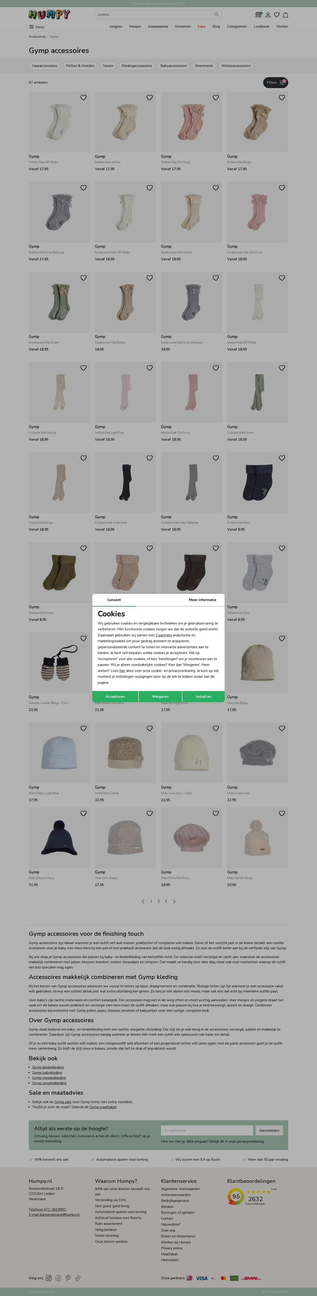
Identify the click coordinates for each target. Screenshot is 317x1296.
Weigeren (160, 696)
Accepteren (115, 696)
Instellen (203, 696)
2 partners (164, 635)
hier (122, 670)
